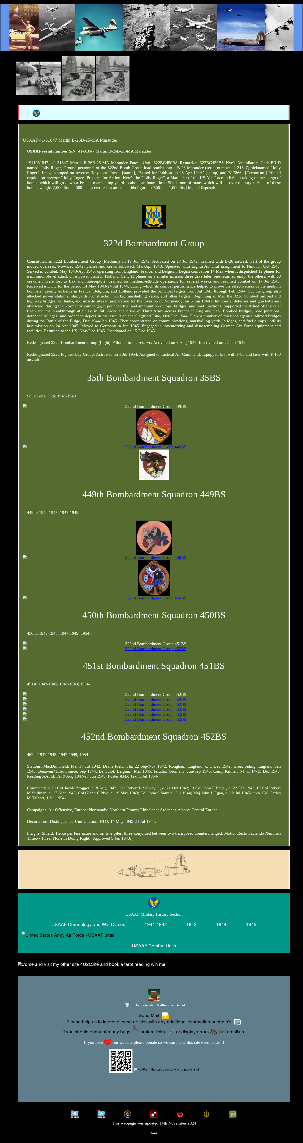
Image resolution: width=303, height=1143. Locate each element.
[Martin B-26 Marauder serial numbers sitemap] (74, 1113)
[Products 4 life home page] (232, 1113)
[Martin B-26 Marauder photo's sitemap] (101, 1113)
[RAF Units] (127, 1113)
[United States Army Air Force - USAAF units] (154, 935)
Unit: (147, 162)
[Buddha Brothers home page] (206, 1113)
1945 (251, 924)
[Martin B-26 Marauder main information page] (151, 27)
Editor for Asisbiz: (158, 1005)
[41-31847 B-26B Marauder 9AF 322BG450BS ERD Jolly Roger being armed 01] (38, 78)
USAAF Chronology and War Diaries (88, 924)
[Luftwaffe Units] (153, 1113)
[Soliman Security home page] (180, 1113)
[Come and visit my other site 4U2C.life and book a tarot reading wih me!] (154, 964)
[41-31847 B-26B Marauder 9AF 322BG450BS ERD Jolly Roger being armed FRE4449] (112, 78)
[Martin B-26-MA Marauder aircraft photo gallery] (154, 877)
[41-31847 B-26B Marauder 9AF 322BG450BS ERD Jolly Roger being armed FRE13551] (78, 78)
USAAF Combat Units (154, 945)
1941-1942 (156, 924)
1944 (221, 924)
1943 (191, 924)
